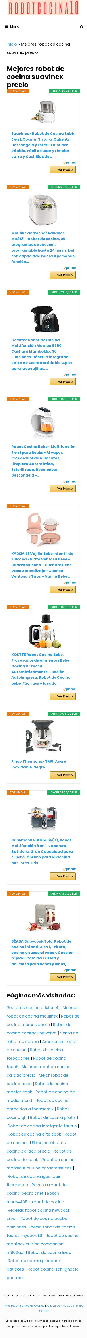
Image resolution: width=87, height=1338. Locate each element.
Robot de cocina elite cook (34, 1134)
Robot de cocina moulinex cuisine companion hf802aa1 (43, 1244)
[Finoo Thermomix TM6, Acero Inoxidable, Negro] (43, 737)
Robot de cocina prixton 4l (33, 1007)
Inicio (12, 44)
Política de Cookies (32, 1305)
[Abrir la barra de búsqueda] (82, 27)
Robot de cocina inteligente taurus (42, 1126)
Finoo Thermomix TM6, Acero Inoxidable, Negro (38, 764)
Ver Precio (65, 169)
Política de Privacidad (60, 1305)
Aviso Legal (11, 1305)
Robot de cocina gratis (53, 1117)
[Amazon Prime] (69, 163)
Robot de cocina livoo (49, 1252)
